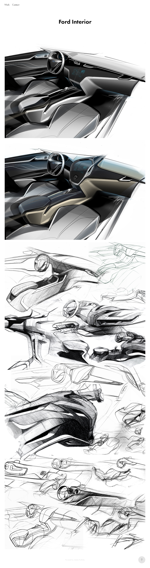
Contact (15, 4)
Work (6, 4)
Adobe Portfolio (79, 560)
